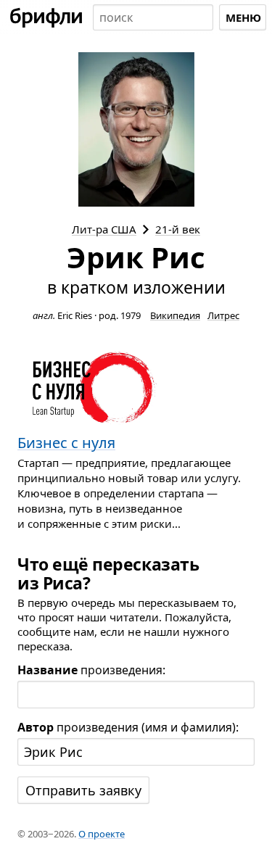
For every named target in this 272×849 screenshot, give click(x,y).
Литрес (223, 315)
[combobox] (153, 17)
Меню (243, 17)
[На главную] (46, 17)
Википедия (175, 315)
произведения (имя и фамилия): (128, 727)
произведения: (91, 670)
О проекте (101, 833)
